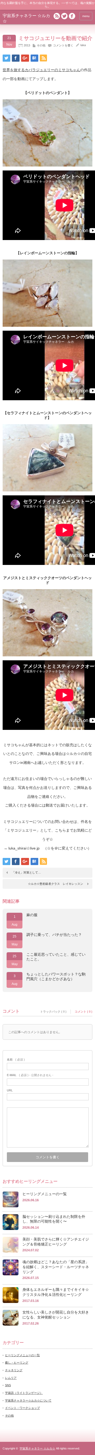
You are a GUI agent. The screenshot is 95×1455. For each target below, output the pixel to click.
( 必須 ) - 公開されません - (30, 1075)
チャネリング (13, 1370)
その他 (41, 45)
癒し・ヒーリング (16, 1362)
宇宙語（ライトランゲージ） (24, 1392)
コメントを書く (63, 45)
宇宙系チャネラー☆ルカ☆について (28, 1400)
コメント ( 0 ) (83, 1011)
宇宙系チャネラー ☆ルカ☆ (37, 1448)
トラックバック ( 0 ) (53, 1011)
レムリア (11, 1377)
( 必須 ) (16, 1059)
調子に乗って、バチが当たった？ (54, 934)
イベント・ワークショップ (22, 1407)
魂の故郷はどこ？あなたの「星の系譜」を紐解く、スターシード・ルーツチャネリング (55, 1267)
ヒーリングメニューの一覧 (44, 1194)
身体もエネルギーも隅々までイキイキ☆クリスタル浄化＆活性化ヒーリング (55, 1292)
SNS (8, 1385)
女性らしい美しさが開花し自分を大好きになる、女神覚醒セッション (55, 1314)
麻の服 (31, 915)
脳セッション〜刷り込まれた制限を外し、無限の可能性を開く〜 (53, 1219)
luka (83, 45)
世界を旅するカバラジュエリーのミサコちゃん (41, 70)
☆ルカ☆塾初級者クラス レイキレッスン (55, 883)
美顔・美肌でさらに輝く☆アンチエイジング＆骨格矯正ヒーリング (55, 1241)
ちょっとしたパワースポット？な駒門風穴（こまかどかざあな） (56, 976)
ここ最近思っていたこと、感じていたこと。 (56, 956)
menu (85, 16)
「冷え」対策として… (26, 872)
